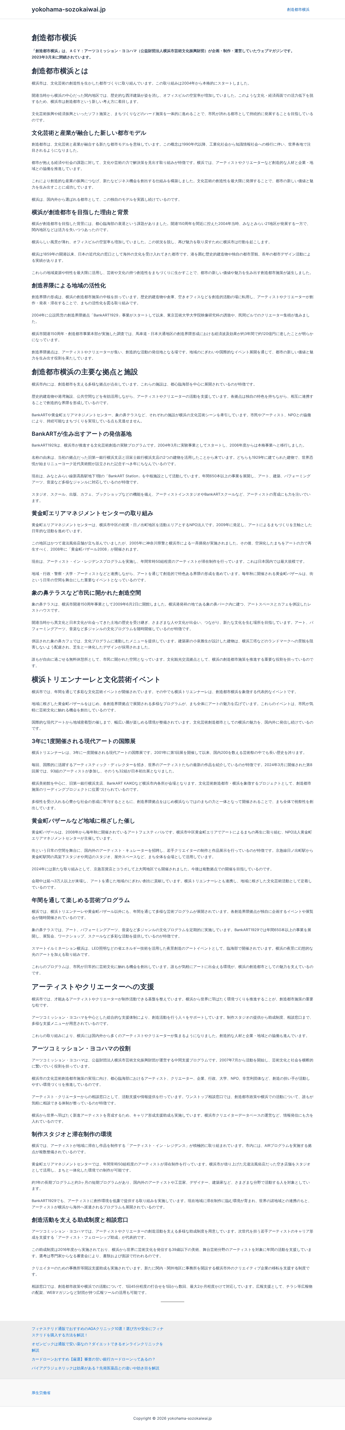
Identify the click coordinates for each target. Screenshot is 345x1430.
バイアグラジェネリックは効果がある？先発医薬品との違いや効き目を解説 (95, 1368)
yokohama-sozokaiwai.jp (69, 9)
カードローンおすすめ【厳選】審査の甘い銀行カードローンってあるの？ (94, 1359)
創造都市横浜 (298, 9)
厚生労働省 (41, 1392)
